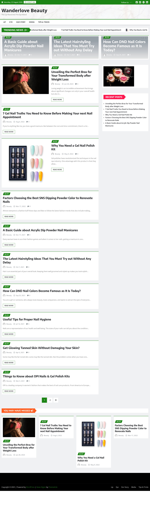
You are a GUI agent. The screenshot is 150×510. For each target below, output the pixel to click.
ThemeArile (53, 487)
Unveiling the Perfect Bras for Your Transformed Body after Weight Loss (71, 75)
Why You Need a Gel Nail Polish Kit (118, 115)
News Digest (41, 487)
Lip (4, 22)
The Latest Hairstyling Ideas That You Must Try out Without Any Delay (24, 45)
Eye (10, 22)
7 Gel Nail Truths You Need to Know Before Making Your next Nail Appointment (55, 428)
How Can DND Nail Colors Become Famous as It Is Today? (75, 45)
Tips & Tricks (43, 22)
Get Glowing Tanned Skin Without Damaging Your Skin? (41, 348)
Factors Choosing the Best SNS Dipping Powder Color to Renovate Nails (131, 428)
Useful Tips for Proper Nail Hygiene (121, 48)
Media (31, 22)
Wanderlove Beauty (24, 10)
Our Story (20, 22)
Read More (57, 100)
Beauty (10, 55)
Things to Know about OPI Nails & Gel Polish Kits (36, 376)
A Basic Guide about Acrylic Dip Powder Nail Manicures (40, 230)
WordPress (30, 487)
